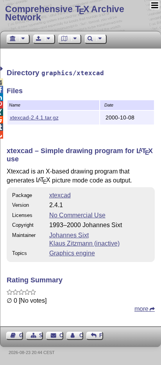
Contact (61, 335)
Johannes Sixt (69, 235)
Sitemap (41, 335)
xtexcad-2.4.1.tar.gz (34, 117)
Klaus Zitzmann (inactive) (84, 243)
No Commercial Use (77, 215)
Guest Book (21, 335)
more (141, 308)
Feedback (101, 335)
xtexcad (60, 195)
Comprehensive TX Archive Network (64, 13)
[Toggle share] (2, 68)
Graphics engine (72, 253)
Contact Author (81, 335)
